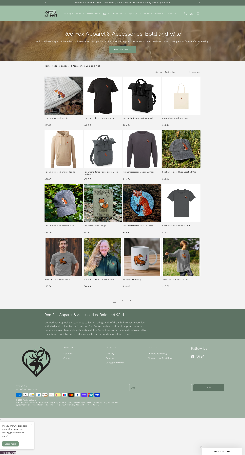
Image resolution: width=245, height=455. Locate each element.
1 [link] (114, 300)
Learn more (10, 443)
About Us (68, 353)
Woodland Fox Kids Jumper (175, 279)
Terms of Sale (21, 389)
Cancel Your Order (115, 362)
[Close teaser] (201, 447)
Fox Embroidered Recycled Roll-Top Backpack (101, 173)
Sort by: (159, 72)
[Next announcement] (199, 2)
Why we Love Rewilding (160, 358)
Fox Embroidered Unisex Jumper (138, 172)
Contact (67, 358)
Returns (110, 358)
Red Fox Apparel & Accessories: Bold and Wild (77, 65)
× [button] (0, 419)
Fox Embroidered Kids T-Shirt (176, 226)
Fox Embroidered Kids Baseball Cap (179, 172)
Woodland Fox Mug (132, 279)
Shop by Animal (122, 49)
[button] (68, 13)
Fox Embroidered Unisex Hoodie (60, 172)
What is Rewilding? (158, 353)
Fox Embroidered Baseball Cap (59, 226)
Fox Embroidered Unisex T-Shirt (99, 118)
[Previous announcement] (45, 2)
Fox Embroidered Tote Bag (175, 118)
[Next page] (130, 301)
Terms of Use (32, 389)
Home (47, 65)
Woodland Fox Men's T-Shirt (58, 279)
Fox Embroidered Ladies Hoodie (99, 279)
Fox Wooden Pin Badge (95, 226)
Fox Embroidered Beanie (56, 118)
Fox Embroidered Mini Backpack (138, 118)
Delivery (110, 353)
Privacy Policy (21, 386)
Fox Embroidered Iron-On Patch (138, 226)
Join (209, 387)
